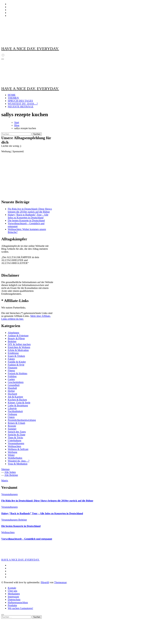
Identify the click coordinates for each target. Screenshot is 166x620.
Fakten (11, 358)
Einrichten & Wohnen (19, 347)
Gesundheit (13, 385)
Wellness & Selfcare (18, 449)
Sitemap (5, 469)
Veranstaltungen (16, 443)
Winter (11, 455)
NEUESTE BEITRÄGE (20, 106)
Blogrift (45, 582)
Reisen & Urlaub (16, 423)
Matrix (4, 480)
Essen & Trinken (16, 356)
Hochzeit (12, 393)
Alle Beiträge (11, 475)
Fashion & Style (16, 364)
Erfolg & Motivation (18, 350)
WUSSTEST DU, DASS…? (23, 103)
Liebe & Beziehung (18, 405)
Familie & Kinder (17, 361)
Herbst (11, 391)
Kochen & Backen (17, 399)
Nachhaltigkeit (15, 411)
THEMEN (13, 97)
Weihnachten (14, 446)
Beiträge (12, 341)
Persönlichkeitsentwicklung (22, 420)
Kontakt (12, 587)
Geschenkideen (16, 382)
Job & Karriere (15, 396)
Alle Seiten (10, 472)
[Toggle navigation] (2, 59)
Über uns (12, 590)
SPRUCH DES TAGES (20, 100)
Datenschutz (14, 599)
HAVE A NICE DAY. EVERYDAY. (30, 48)
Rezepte (12, 426)
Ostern (11, 417)
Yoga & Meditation (17, 463)
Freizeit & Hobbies (17, 373)
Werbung (12, 452)
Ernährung (13, 353)
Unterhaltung (14, 440)
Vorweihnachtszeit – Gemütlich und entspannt (26, 538)
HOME (12, 95)
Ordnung (12, 414)
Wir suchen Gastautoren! (20, 608)
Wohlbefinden (15, 458)
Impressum (13, 596)
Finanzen (12, 367)
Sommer (12, 428)
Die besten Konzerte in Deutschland (26, 220)
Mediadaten (14, 593)
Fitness (11, 370)
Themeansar (60, 582)
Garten (11, 379)
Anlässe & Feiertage (18, 335)
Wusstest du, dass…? (18, 460)
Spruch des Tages (17, 431)
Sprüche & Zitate (16, 434)
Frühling (12, 376)
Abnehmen (13, 332)
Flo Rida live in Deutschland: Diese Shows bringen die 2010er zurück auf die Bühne (30, 210)
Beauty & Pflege (16, 338)
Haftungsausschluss (18, 602)
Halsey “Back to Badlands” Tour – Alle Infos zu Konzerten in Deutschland (28, 216)
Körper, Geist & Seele (19, 402)
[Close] (2, 614)
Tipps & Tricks (15, 437)
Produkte (12, 605)
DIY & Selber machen (19, 344)
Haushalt (12, 388)
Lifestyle (12, 408)
